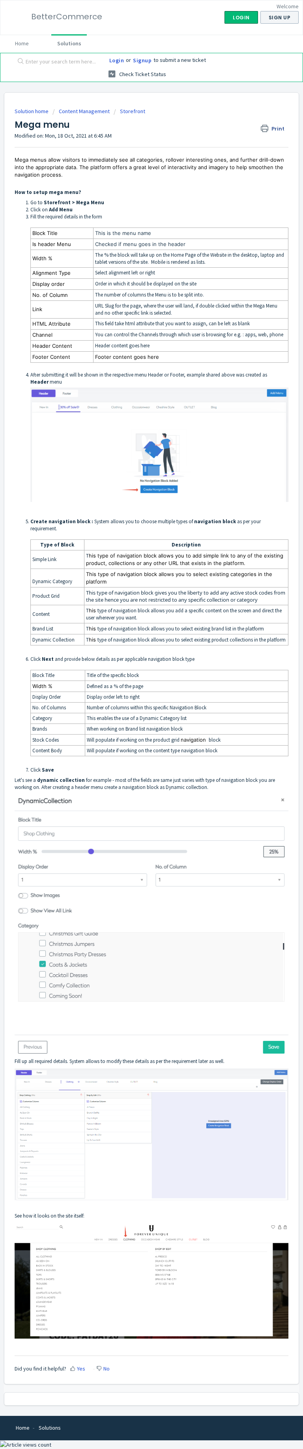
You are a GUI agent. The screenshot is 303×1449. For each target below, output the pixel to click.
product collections (232, 639)
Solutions (69, 43)
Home (22, 43)
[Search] (19, 62)
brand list (221, 628)
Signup (142, 60)
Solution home (32, 111)
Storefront (132, 111)
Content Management (84, 111)
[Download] (137, 739)
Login (116, 60)
